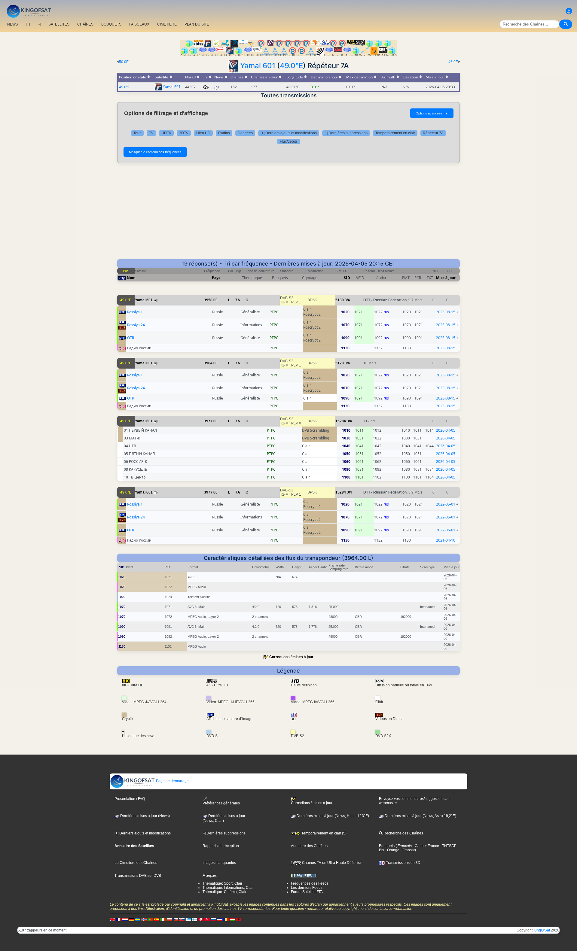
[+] (28, 24)
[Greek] (188, 919)
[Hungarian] (232, 919)
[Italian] (163, 919)
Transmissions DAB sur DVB (137, 876)
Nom (131, 277)
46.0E (453, 62)
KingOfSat (541, 930)
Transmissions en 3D (402, 863)
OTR (130, 337)
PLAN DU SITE (197, 24)
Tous (137, 133)
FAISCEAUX (139, 24)
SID (347, 277)
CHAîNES (85, 24)
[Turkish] (207, 919)
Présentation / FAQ (129, 799)
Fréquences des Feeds (309, 883)
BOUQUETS (111, 24)
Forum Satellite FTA (307, 892)
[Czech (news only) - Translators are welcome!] (175, 919)
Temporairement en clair (395, 133)
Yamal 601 (257, 65)
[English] (112, 919)
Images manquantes (219, 863)
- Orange (391, 850)
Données (245, 133)
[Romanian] (226, 919)
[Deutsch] (131, 919)
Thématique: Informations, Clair (228, 888)
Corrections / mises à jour (291, 657)
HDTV (166, 133)
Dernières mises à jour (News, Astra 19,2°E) (420, 816)
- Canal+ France (425, 846)
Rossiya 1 (135, 311)
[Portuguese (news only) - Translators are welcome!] (150, 919)
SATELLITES (58, 24)
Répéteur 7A (433, 133)
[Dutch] (125, 919)
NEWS (12, 24)
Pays (216, 277)
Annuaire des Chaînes (309, 846)
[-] (39, 24)
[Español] (156, 919)
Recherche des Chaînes (403, 833)
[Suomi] (194, 919)
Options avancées (432, 113)
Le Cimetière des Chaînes (135, 863)
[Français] (118, 919)
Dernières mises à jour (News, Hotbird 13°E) (332, 816)
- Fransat (407, 850)
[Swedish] (137, 919)
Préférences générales (221, 803)
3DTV (183, 133)
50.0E (124, 62)
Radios (224, 133)
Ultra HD (203, 133)
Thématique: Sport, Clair (222, 883)
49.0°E (291, 65)
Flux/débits (289, 141)
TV (151, 133)
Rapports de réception (221, 846)
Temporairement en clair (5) (324, 833)
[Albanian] (238, 919)
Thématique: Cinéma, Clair (224, 892)
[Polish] (169, 919)
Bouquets (387, 846)
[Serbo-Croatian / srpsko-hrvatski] (219, 919)
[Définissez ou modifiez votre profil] (569, 11)
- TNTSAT (447, 846)
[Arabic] (200, 919)
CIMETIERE (167, 24)
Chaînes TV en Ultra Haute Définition (331, 863)
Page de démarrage (172, 781)
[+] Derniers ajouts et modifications (289, 133)
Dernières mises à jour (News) (144, 816)
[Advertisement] (288, 214)
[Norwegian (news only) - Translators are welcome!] (144, 919)
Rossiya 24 (136, 324)
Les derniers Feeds (306, 888)
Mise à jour (446, 277)
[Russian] (213, 919)
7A (237, 300)
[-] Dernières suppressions (346, 133)
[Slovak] (182, 919)
